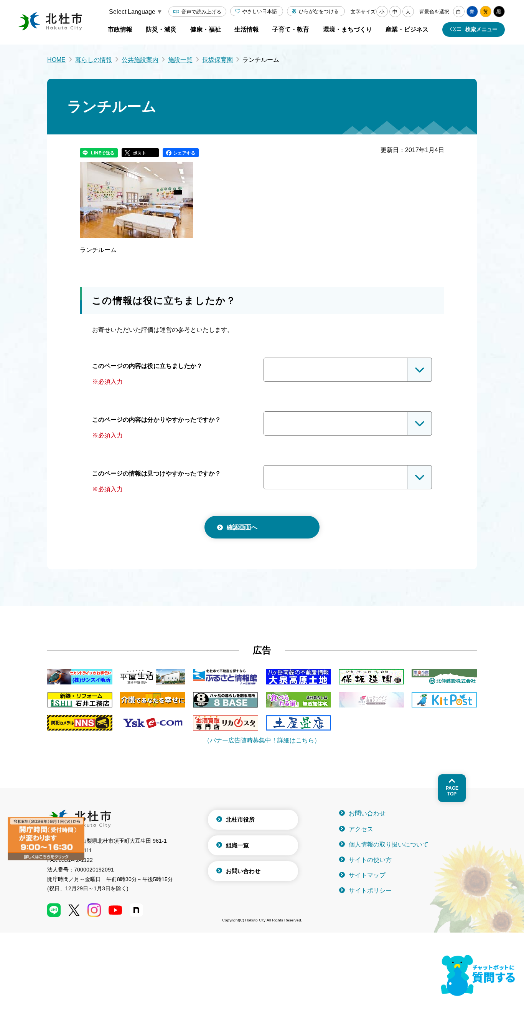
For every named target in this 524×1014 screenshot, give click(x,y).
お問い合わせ (243, 871)
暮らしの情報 (93, 59)
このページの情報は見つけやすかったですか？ (156, 473)
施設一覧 (180, 59)
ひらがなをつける (319, 11)
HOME (56, 59)
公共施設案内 (140, 59)
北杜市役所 (240, 819)
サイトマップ (367, 875)
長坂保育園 (217, 59)
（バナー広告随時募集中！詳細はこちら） (262, 740)
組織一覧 (237, 845)
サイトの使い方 (370, 860)
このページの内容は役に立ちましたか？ (147, 366)
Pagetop (452, 790)
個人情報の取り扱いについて (388, 844)
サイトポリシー (370, 890)
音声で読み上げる (201, 12)
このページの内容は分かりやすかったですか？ (156, 419)
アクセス (361, 829)
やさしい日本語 (259, 11)
